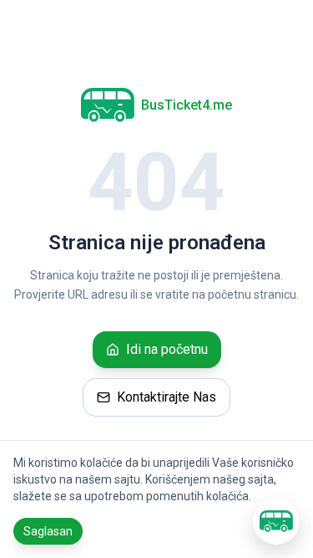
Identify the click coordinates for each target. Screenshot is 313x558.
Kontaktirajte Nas (166, 397)
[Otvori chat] (276, 521)
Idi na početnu (167, 349)
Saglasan (48, 531)
